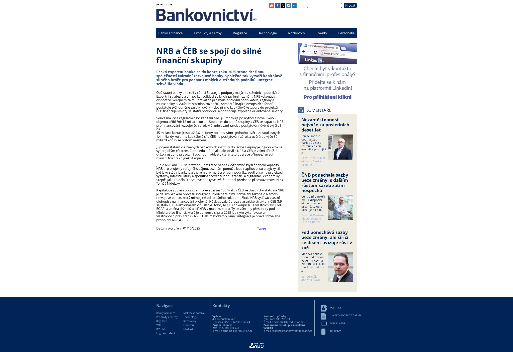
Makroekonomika (194, 313)
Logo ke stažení (165, 333)
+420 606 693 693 (229, 328)
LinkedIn (188, 325)
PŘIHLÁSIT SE (164, 4)
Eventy (321, 33)
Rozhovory (296, 33)
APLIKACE (335, 331)
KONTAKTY (336, 307)
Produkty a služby (208, 33)
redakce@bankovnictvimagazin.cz (292, 331)
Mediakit (188, 329)
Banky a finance (170, 33)
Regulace (240, 33)
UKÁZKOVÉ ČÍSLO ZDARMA (346, 315)
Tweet (261, 229)
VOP (159, 325)
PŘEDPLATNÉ (337, 323)
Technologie (268, 33)
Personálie (346, 33)
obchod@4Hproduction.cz (236, 331)
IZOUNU (161, 329)
